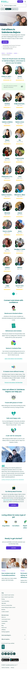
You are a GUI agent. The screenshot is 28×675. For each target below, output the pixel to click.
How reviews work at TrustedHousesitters (8, 574)
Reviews (3, 609)
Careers (3, 623)
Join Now (20, 1)
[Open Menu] (25, 1)
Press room (4, 627)
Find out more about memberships (13, 382)
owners (4, 571)
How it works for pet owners (8, 595)
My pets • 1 (8, 9)
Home (3, 53)
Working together (6, 631)
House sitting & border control (8, 607)
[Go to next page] (16, 294)
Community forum (6, 619)
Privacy (12, 667)
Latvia (15, 53)
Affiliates (4, 629)
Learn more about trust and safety (13, 358)
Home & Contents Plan (7, 605)
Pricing (3, 599)
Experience (14, 9)
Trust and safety (5, 601)
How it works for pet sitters (8, 597)
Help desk (4, 603)
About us (4, 617)
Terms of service (5, 667)
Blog (2, 625)
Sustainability (5, 621)
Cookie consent (5, 611)
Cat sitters (9, 53)
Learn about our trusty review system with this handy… (9, 579)
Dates (2, 9)
